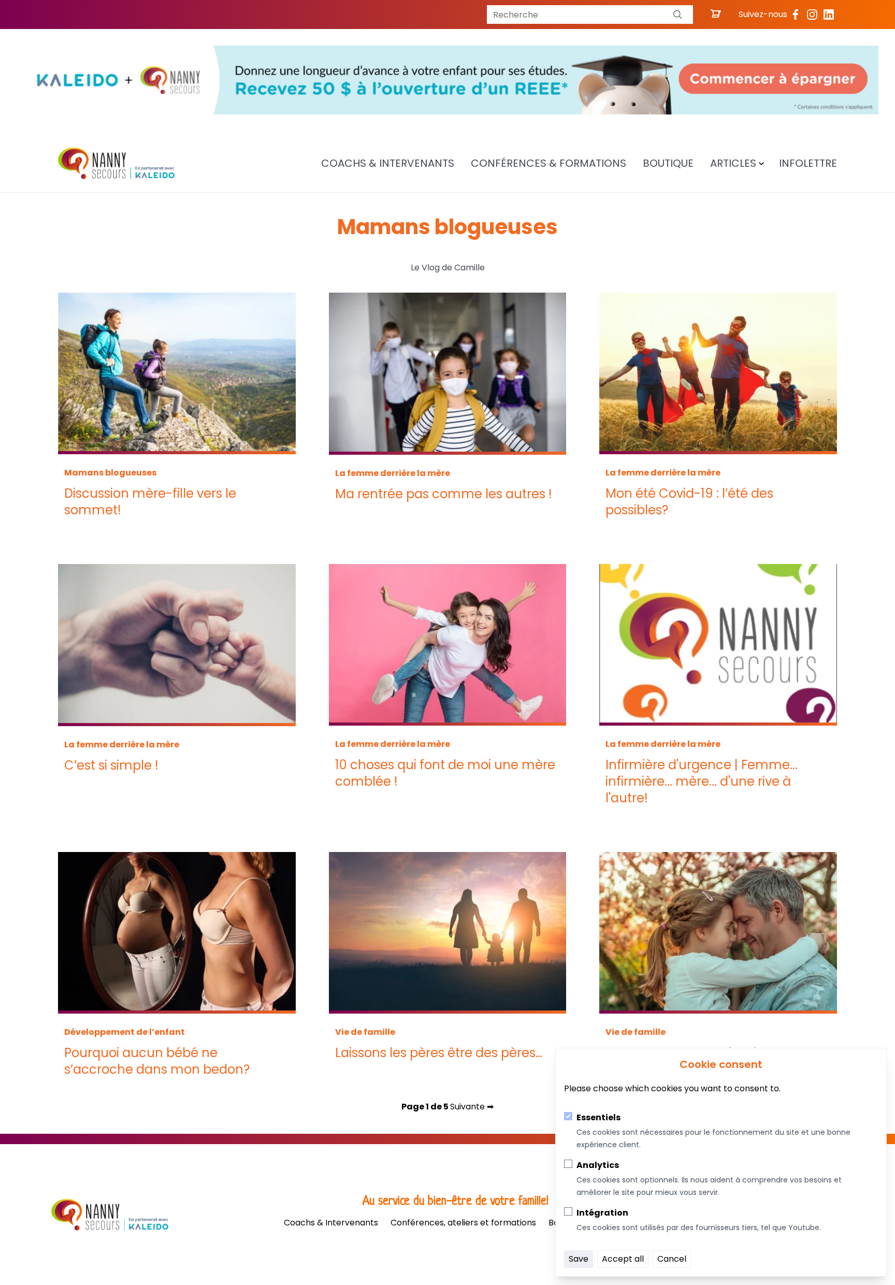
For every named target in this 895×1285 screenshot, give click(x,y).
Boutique (668, 163)
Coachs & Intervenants (387, 163)
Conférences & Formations (548, 163)
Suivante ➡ (472, 1107)
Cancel (671, 1259)
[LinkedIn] (828, 14)
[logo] (116, 163)
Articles (733, 163)
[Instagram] (812, 14)
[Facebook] (795, 14)
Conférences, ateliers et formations (463, 1223)
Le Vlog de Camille (448, 267)
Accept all (623, 1259)
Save (578, 1259)
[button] (677, 14)
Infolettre (808, 163)
